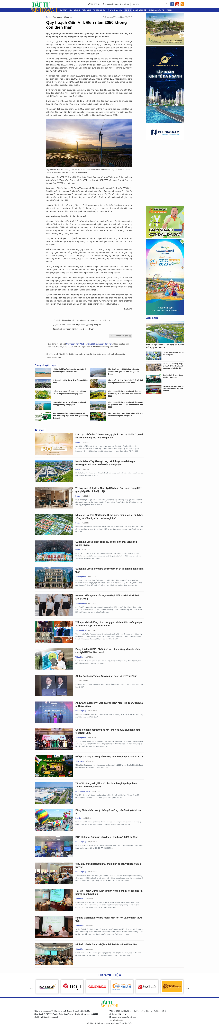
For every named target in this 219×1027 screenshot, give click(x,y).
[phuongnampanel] (165, 132)
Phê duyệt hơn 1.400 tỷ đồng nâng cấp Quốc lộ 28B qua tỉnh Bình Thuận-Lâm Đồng (123, 371)
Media (169, 10)
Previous (30, 986)
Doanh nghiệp (80, 711)
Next (186, 986)
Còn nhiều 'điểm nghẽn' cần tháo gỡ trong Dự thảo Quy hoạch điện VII (81, 320)
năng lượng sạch (104, 354)
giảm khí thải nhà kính (88, 354)
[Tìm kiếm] (166, 4)
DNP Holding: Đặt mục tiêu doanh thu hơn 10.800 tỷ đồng (106, 837)
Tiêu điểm (86, 10)
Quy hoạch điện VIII (57, 354)
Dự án (77, 442)
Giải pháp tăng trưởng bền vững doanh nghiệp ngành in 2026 (109, 756)
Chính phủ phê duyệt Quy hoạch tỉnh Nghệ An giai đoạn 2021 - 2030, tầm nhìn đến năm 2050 (125, 404)
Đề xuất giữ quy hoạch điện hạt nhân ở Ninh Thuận (73, 329)
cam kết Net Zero (54, 358)
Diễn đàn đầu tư (156, 10)
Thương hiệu (99, 10)
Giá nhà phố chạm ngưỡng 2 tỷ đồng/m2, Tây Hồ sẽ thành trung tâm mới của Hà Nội (173, 366)
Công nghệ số (139, 10)
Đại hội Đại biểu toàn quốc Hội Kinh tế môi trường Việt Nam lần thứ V (173, 388)
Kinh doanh (74, 10)
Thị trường (79, 761)
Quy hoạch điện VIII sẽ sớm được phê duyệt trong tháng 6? (77, 325)
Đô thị (128, 10)
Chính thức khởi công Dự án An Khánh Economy (173, 376)
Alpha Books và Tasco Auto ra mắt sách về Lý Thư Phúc (106, 676)
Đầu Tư (63, 10)
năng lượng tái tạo (118, 354)
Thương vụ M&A (115, 10)
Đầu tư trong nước (82, 791)
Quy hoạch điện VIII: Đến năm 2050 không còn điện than (89, 344)
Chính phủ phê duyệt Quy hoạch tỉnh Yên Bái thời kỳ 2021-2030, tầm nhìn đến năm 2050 (124, 393)
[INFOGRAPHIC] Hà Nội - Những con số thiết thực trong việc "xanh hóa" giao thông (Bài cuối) (70, 415)
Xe (76, 681)
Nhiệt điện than (72, 354)
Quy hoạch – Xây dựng (62, 17)
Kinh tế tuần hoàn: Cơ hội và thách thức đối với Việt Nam (106, 944)
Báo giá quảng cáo (116, 1020)
